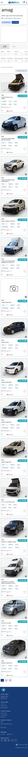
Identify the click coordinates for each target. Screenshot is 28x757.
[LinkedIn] (9, 740)
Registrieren (3, 716)
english (26, 744)
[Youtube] (5, 740)
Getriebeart (10, 58)
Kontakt (4, 727)
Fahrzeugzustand (18, 58)
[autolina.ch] (13, 2)
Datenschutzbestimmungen (6, 723)
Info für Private (4, 713)
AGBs (2, 722)
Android (10, 734)
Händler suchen (4, 705)
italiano (22, 744)
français (19, 744)
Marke (2, 51)
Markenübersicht (4, 707)
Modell (8, 51)
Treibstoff (3, 58)
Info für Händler (4, 714)
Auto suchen (3, 704)
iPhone (3, 734)
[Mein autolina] (26, 2)
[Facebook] (2, 740)
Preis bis (16, 51)
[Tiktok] (12, 740)
